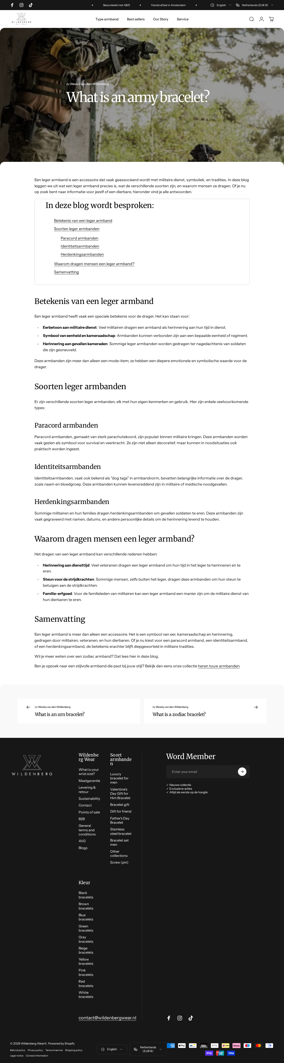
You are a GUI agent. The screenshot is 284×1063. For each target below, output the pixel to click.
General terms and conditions (87, 829)
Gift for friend (120, 811)
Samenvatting (66, 272)
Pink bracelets (86, 972)
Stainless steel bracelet (120, 831)
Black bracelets (86, 895)
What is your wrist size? (89, 771)
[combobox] (221, 5)
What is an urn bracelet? (60, 714)
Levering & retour (87, 789)
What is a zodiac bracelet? (179, 714)
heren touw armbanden (218, 666)
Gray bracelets (86, 939)
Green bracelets (86, 928)
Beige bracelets (86, 950)
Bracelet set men (119, 842)
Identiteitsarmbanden (80, 246)
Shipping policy (73, 1050)
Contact (85, 805)
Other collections (119, 853)
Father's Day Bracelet (119, 820)
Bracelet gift (119, 804)
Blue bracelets (86, 917)
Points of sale (89, 812)
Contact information (37, 1055)
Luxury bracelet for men (119, 778)
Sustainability (89, 798)
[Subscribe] (242, 771)
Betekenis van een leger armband (83, 220)
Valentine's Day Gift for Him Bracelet (120, 793)
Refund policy (17, 1050)
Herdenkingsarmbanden (82, 254)
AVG (82, 841)
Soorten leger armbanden (76, 228)
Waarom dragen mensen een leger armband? (94, 264)
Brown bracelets (86, 906)
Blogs (83, 848)
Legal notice (16, 1055)
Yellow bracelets (86, 961)
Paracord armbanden (79, 238)
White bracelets (86, 994)
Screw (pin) (119, 862)
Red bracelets (86, 983)
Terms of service (54, 1050)
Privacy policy (35, 1050)
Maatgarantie (89, 781)
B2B (82, 819)
